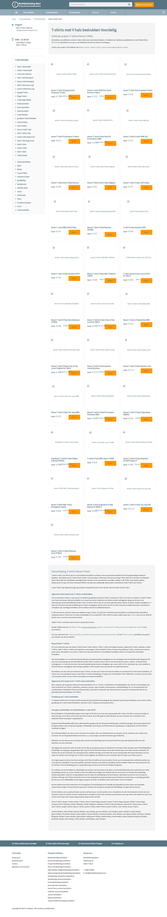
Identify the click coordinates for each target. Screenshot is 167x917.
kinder (134, 627)
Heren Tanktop (22, 126)
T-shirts (71, 634)
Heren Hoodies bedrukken (57, 885)
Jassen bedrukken (54, 894)
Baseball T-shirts (22, 93)
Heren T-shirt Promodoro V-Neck (65, 136)
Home (14, 19)
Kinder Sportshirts (23, 104)
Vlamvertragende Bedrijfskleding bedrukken (64, 873)
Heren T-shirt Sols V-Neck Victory (65, 183)
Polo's (19, 206)
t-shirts (139, 627)
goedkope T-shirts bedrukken (26, 118)
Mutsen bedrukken (54, 898)
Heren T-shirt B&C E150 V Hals (63, 227)
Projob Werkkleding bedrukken (59, 864)
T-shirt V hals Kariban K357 (134, 227)
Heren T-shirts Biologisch (25, 78)
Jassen (19, 192)
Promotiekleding (24, 19)
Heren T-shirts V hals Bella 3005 (136, 320)
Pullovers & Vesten (23, 177)
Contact (113, 12)
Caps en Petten (22, 173)
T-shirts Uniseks (22, 155)
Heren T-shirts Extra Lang (25, 85)
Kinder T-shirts (21, 144)
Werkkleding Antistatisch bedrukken (61, 876)
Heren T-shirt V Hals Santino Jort (137, 366)
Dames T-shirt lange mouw (26, 137)
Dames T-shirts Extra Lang (25, 89)
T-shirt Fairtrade (22, 115)
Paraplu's (113, 634)
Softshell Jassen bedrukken (58, 891)
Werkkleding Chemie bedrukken (59, 879)
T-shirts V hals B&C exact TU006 (100, 458)
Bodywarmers (21, 184)
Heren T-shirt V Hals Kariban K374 (65, 274)
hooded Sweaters (102, 634)
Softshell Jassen (22, 188)
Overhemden (21, 195)
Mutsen (19, 169)
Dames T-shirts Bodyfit (24, 70)
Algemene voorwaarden (21, 867)
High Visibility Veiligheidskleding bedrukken (63, 870)
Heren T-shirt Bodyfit (23, 67)
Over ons (95, 12)
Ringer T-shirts (22, 96)
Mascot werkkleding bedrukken (59, 867)
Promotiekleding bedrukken (58, 882)
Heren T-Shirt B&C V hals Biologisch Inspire (61, 506)
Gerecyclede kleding (23, 162)
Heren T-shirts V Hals (23, 133)
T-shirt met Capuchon (24, 74)
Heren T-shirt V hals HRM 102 (135, 136)
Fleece (19, 199)
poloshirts (78, 634)
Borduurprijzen (74, 12)
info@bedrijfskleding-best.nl (26, 30)
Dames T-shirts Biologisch (25, 81)
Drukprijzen (16, 857)
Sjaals (19, 166)
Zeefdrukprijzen (52, 12)
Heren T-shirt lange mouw (25, 141)
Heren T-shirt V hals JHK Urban (136, 183)
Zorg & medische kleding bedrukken (61, 901)
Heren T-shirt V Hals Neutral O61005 (99, 228)
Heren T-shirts (21, 152)
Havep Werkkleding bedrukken (59, 861)
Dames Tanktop (22, 122)
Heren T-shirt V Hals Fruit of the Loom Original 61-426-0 (64, 367)
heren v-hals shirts (89, 627)
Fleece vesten (128, 634)
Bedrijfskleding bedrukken (57, 857)
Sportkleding (21, 180)
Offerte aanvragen (145, 5)
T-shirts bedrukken (39, 19)
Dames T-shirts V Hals (24, 130)
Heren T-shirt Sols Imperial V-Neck (137, 90)
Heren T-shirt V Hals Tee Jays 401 (137, 505)
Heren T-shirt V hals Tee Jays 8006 (65, 412)
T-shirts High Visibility (24, 100)
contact (133, 615)
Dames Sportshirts (23, 107)
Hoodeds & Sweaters (24, 203)
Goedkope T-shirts (75, 627)
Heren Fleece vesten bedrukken (59, 888)
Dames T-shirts (22, 148)
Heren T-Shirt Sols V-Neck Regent (101, 183)
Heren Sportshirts (22, 111)
